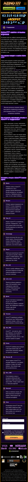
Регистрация (8, 8)
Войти (20, 8)
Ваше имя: (5, 418)
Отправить (14, 437)
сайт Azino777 (16, 70)
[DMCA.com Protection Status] (25, 457)
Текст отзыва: (6, 423)
